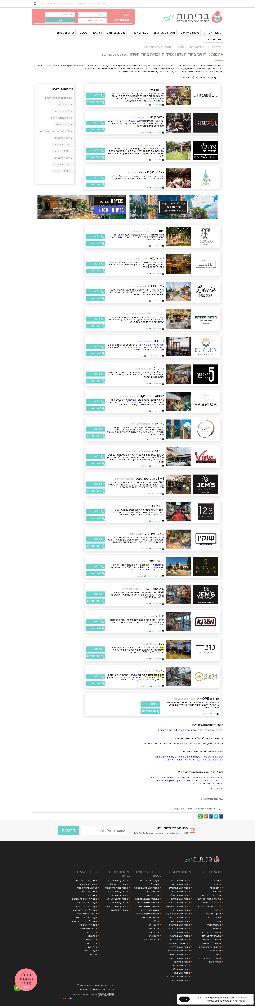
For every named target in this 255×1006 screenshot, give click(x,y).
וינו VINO (158, 451)
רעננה (201, 780)
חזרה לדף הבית (216, 789)
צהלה (160, 145)
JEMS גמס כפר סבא (150, 478)
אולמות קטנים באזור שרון (153, 743)
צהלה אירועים (157, 148)
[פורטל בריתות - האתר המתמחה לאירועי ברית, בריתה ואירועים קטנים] (190, 17)
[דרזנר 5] (205, 374)
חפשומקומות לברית (120, 17)
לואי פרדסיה (158, 289)
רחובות (199, 777)
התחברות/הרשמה (97, 3)
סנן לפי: (220, 77)
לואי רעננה (157, 258)
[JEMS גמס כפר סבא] (205, 484)
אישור (184, 999)
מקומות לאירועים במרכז (177, 743)
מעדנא (159, 616)
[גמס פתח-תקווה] (205, 594)
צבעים (160, 671)
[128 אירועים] (205, 511)
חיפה (166, 780)
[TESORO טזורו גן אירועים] (178, 236)
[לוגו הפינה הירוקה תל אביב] (205, 319)
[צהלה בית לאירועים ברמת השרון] (178, 150)
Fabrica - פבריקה (152, 396)
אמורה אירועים (211, 702)
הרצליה (189, 780)
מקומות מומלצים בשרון (212, 757)
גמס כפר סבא (150, 482)
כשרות (187, 77)
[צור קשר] (26, 979)
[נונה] (205, 649)
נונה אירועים (153, 647)
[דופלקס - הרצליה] (205, 346)
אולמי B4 (178, 730)
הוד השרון (218, 780)
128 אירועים (155, 506)
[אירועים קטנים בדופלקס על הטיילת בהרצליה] (178, 346)
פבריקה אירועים (128, 399)
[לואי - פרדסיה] (178, 291)
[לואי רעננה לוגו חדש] (205, 264)
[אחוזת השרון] (178, 95)
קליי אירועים (158, 427)
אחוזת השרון (155, 90)
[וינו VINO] (205, 456)
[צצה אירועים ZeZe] (205, 178)
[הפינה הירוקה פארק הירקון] (178, 319)
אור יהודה (200, 783)
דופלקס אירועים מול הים (151, 344)
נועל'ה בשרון (158, 564)
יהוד (167, 777)
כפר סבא (209, 780)
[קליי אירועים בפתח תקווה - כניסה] (178, 429)
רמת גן (161, 777)
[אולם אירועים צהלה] (205, 150)
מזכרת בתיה (217, 783)
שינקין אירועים (154, 533)
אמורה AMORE (208, 699)
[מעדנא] (205, 621)
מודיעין (172, 780)
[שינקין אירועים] (205, 539)
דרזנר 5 (159, 368)
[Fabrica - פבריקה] (205, 401)
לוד (171, 777)
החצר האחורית (165, 730)
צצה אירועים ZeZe (151, 172)
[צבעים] (205, 676)
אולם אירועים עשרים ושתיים (197, 730)
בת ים (208, 783)
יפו (194, 783)
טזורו (160, 231)
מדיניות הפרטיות (214, 1000)
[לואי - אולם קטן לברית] (178, 264)
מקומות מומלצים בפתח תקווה (209, 760)
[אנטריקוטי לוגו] (205, 123)
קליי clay (158, 423)
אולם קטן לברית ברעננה (143, 264)
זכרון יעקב (180, 780)
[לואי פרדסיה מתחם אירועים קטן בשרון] (205, 291)
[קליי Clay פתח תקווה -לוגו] (205, 429)
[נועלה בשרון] (205, 566)
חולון (186, 777)
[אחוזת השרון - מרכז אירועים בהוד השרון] (205, 95)
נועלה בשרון (156, 561)
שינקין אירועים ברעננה (153, 537)
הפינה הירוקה (155, 313)
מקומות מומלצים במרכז (189, 757)
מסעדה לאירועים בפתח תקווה (123, 121)
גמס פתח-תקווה (153, 588)
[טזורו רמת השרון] (205, 236)
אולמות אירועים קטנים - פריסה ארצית (206, 743)
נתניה (195, 780)
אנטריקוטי (157, 117)
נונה (161, 644)
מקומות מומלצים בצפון (165, 757)
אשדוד (192, 777)
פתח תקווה (178, 777)
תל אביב (154, 777)
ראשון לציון (209, 777)
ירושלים (159, 780)
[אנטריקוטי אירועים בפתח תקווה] (178, 123)
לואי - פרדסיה (154, 286)
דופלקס (159, 341)
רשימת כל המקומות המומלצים (180, 760)
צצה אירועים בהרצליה (153, 176)
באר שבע (218, 777)
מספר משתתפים (204, 77)
